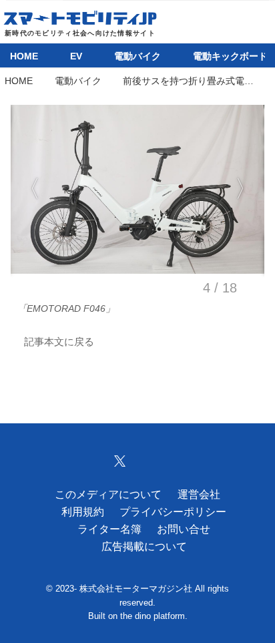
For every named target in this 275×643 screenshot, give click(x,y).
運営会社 (199, 494)
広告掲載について (144, 546)
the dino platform (152, 616)
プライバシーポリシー (172, 511)
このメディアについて (108, 494)
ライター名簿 (109, 529)
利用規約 (82, 511)
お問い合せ (183, 529)
